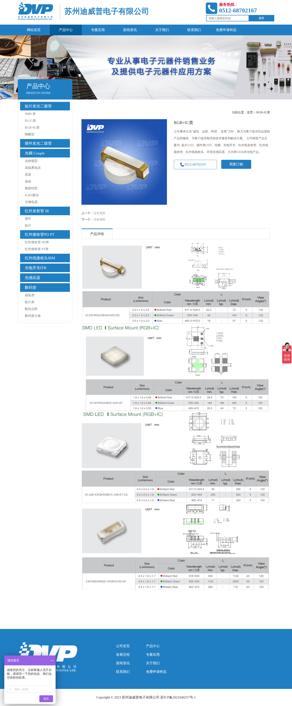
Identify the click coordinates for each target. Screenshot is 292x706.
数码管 (30, 287)
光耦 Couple (35, 153)
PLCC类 (30, 120)
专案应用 (153, 654)
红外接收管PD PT (40, 234)
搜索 (261, 18)
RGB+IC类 (32, 127)
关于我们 (153, 663)
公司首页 (123, 646)
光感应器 (32, 278)
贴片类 (29, 302)
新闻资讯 (123, 663)
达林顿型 (31, 161)
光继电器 (31, 202)
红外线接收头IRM (40, 258)
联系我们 (123, 671)
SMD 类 (30, 114)
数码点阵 (31, 309)
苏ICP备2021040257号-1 (178, 697)
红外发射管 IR (37, 211)
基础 (28, 181)
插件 (28, 218)
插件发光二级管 (38, 143)
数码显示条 (33, 315)
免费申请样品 (156, 671)
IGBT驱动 (32, 195)
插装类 (29, 295)
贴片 (28, 225)
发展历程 (123, 654)
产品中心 (153, 646)
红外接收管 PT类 (37, 249)
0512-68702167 (195, 164)
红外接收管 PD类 (37, 242)
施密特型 (31, 188)
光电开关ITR (35, 268)
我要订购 (236, 164)
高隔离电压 (33, 167)
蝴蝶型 (29, 134)
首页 (250, 112)
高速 (28, 174)
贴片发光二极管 (38, 106)
